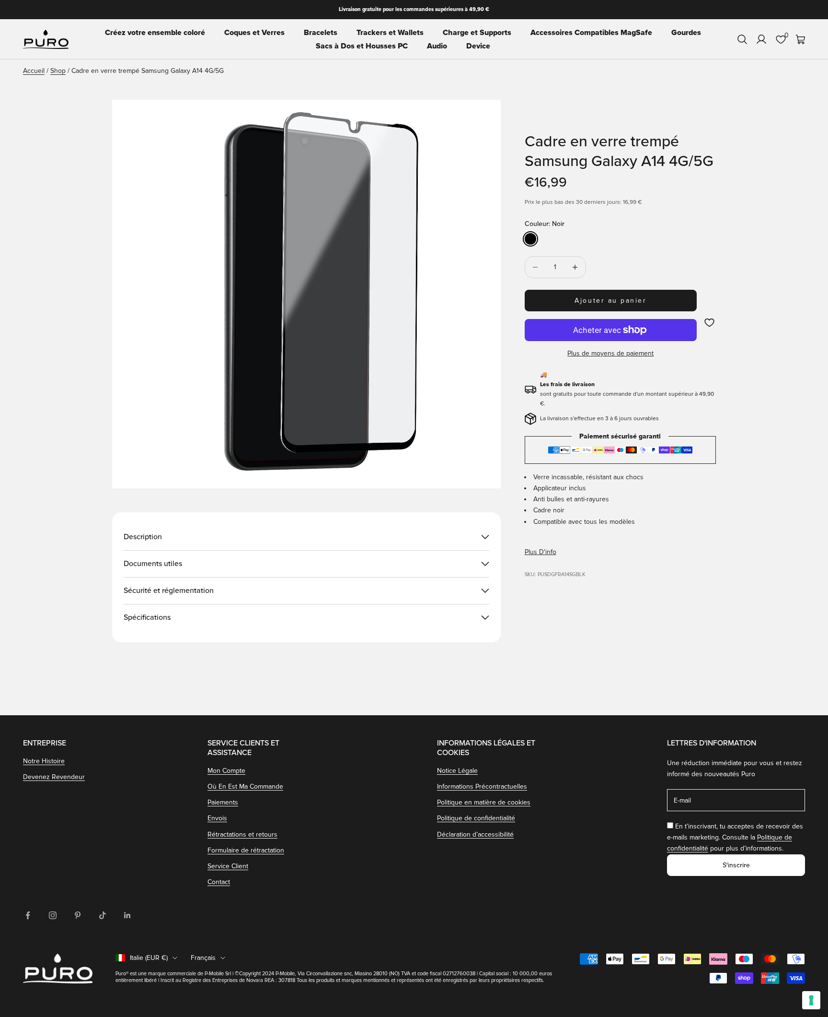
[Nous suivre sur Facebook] (28, 915)
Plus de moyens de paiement (610, 353)
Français (203, 958)
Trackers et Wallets (390, 32)
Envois (217, 818)
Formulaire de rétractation (245, 850)
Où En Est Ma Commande (245, 786)
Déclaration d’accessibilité (475, 834)
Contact (218, 882)
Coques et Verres (254, 32)
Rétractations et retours (242, 834)
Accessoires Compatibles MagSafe (591, 32)
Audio (437, 46)
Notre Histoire (44, 761)
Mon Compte (226, 771)
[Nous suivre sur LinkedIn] (127, 915)
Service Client (227, 866)
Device (478, 46)
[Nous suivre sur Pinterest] (77, 915)
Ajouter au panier (610, 300)
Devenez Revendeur (54, 777)
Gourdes (686, 32)
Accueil (34, 71)
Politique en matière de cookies (483, 802)
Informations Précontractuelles (482, 786)
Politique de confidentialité (476, 818)
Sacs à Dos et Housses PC (362, 46)
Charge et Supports (477, 32)
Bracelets (320, 32)
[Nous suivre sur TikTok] (102, 915)
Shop (58, 71)
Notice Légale (457, 771)
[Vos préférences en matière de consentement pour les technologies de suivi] (811, 1000)
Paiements (222, 802)
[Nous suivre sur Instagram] (53, 915)
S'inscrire (736, 865)
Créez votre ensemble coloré (155, 32)
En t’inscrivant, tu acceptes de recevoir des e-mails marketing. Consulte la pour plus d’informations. (735, 837)
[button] (709, 323)
